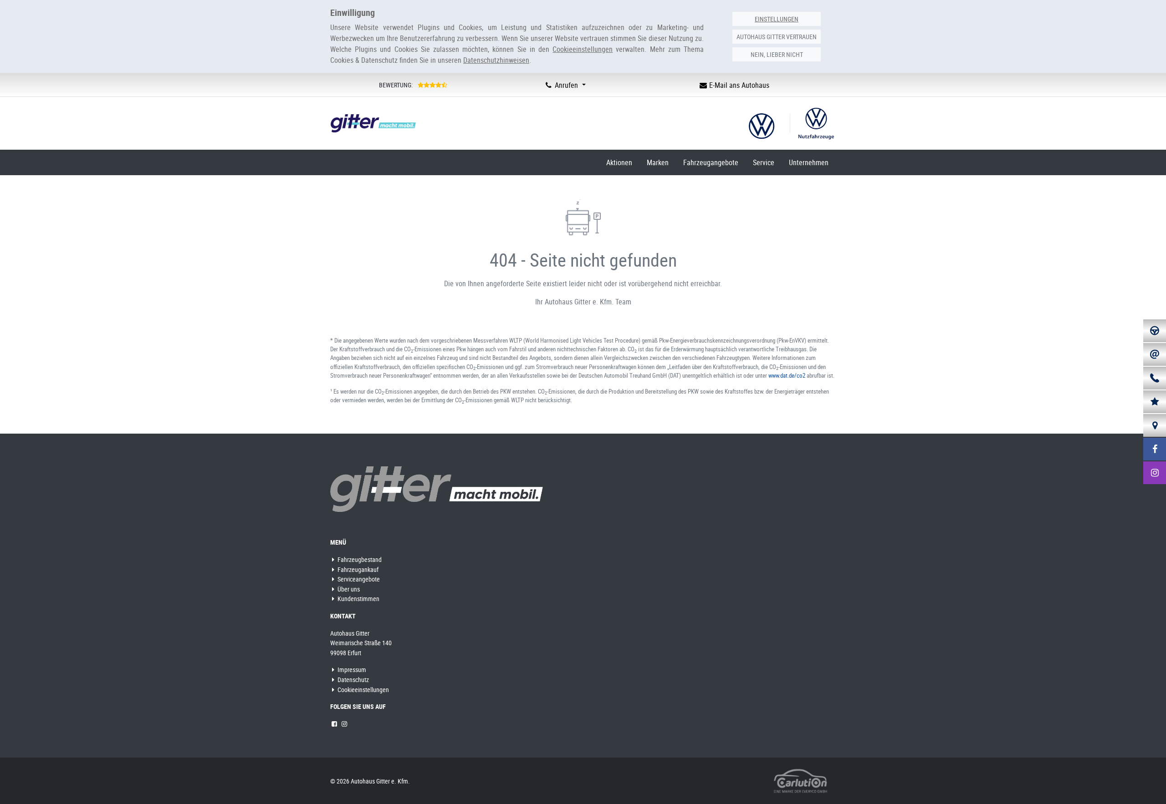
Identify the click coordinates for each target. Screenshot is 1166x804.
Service (763, 162)
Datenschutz (352, 679)
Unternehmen (808, 162)
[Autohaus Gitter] (436, 488)
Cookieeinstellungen (362, 689)
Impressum (351, 669)
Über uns (348, 589)
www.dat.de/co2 (786, 375)
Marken (658, 162)
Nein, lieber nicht (777, 54)
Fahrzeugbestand (359, 559)
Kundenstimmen (357, 598)
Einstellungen (776, 19)
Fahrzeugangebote (710, 162)
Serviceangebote (358, 579)
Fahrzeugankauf (357, 569)
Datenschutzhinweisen (496, 60)
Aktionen (619, 162)
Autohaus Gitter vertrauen (776, 36)
